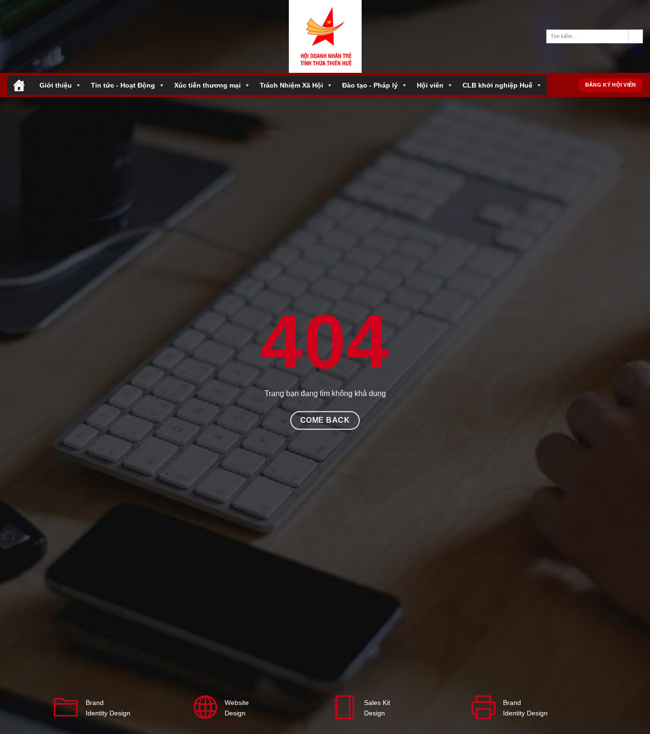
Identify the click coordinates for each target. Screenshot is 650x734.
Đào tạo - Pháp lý (370, 85)
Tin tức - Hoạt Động (123, 85)
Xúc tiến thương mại (207, 85)
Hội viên (430, 85)
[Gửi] (636, 37)
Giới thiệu (55, 85)
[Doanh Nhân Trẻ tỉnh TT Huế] (325, 36)
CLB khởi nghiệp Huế (497, 85)
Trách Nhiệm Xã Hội (291, 85)
